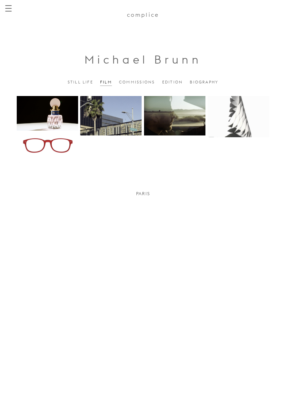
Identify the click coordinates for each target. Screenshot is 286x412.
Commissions (137, 82)
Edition (172, 82)
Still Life (80, 82)
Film (106, 82)
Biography (204, 82)
